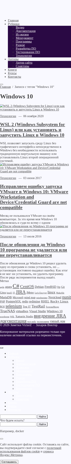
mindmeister (42, 298)
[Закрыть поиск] (1, 438)
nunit (66, 297)
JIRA (21, 291)
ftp (58, 287)
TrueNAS (7, 311)
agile (2, 287)
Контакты (14, 409)
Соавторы (22, 399)
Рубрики (14, 357)
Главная (13, 353)
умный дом (57, 321)
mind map (30, 297)
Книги (12, 402)
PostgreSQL (13, 301)
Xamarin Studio (24, 316)
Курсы (12, 406)
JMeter (30, 292)
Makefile (60, 293)
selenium (14, 306)
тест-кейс (31, 321)
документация (13, 321)
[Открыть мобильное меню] (1, 84)
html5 (9, 293)
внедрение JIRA (50, 315)
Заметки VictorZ (24, 8)
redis (25, 301)
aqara (8, 286)
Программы (24, 374)
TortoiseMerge (52, 307)
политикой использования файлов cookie (30, 449)
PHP (2, 301)
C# (16, 286)
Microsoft (18, 297)
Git (63, 287)
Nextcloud (54, 297)
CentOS (27, 286)
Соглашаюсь (9, 461)
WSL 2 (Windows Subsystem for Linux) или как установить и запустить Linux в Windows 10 (32, 129)
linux (51, 292)
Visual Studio (37, 311)
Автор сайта (24, 395)
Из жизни (22, 367)
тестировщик (43, 321)
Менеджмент (24, 371)
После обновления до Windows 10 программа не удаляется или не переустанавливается (33, 250)
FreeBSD (50, 286)
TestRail (38, 306)
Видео (20, 360)
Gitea (3, 292)
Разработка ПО (26, 381)
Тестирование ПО (28, 385)
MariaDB (6, 297)
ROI (2, 306)
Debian (39, 286)
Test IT (27, 306)
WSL (12, 317)
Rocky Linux (59, 301)
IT (14, 293)
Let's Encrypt (41, 293)
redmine (34, 301)
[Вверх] (1, 347)
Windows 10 (55, 311)
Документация (26, 364)
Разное (20, 378)
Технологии (8, 116)
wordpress (4, 317)
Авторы (13, 392)
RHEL (45, 301)
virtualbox (22, 311)
